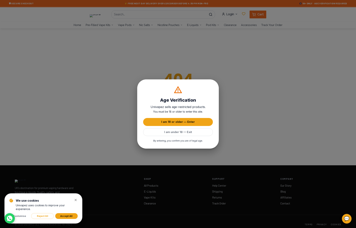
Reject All (42, 215)
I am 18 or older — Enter (178, 122)
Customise (19, 215)
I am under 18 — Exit (178, 132)
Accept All (66, 215)
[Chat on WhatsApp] (9, 218)
